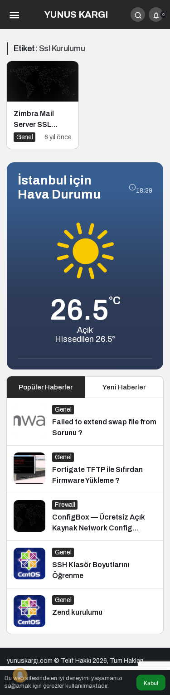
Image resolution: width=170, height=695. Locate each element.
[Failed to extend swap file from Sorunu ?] (85, 421)
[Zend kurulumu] (85, 611)
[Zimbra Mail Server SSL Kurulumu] (42, 105)
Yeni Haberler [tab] (124, 387)
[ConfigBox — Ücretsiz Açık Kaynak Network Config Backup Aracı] (85, 516)
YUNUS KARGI (76, 14)
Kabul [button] (151, 683)
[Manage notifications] (20, 675)
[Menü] (14, 14)
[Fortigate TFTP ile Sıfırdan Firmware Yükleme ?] (85, 469)
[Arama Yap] (138, 14)
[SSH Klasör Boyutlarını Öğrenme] (85, 564)
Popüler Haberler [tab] (46, 387)
